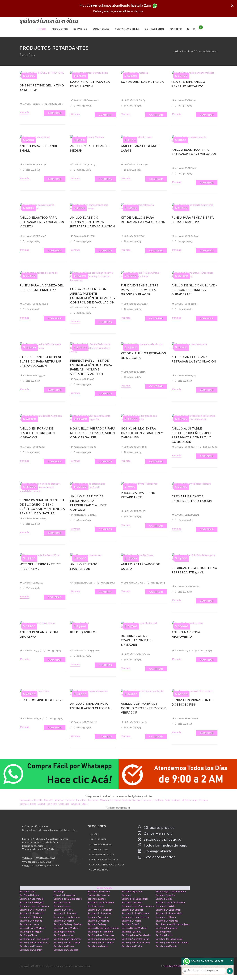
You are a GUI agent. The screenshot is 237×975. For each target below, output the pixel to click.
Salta (167, 800)
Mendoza (58, 800)
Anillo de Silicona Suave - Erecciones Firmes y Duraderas (194, 290)
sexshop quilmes (97, 898)
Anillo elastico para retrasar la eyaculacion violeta (42, 222)
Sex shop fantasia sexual (169, 938)
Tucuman (69, 800)
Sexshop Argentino (132, 891)
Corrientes (93, 800)
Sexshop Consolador (99, 891)
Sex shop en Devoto (166, 946)
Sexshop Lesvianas (132, 902)
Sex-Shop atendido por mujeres (173, 924)
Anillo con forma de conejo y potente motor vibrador (143, 708)
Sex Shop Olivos (28, 935)
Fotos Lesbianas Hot (65, 895)
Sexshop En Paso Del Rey (135, 916)
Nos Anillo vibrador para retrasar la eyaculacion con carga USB (92, 433)
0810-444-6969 (55, 103)
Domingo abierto (157, 851)
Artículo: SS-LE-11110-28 (34, 164)
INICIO (95, 834)
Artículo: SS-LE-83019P (34, 236)
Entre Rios (81, 800)
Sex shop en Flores (64, 946)
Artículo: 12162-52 (32, 718)
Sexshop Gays (27, 891)
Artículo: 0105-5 (31, 650)
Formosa (203, 800)
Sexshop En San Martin (32, 913)
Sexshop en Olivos (166, 916)
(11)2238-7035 (43, 861)
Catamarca (148, 800)
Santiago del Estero (181, 800)
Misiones (104, 800)
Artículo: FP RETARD (134, 511)
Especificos (187, 51)
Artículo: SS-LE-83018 (185, 168)
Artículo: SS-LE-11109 (185, 100)
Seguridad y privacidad (162, 839)
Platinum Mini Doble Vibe (41, 700)
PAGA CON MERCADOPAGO (107, 864)
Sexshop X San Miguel (31, 898)
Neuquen (75, 804)
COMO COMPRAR (101, 844)
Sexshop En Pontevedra (67, 916)
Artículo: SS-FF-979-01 (84, 446)
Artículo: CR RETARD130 (187, 514)
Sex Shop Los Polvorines (101, 935)
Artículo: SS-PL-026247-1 (187, 236)
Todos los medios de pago (165, 845)
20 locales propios (158, 827)
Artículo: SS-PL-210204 (135, 722)
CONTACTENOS (100, 869)
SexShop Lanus (96, 906)
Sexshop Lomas (62, 906)
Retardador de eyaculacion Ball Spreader (136, 640)
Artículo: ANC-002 (82, 582)
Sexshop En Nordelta (31, 920)
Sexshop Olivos (164, 898)
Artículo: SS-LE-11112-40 (135, 164)
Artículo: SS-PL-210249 (84, 514)
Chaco (85, 804)
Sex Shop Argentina (64, 931)
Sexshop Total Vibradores (68, 898)
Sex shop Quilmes (131, 931)
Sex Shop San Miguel (31, 931)
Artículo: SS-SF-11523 (134, 371)
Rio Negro (52, 804)
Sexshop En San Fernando (136, 913)
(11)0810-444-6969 (44, 858)
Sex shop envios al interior (136, 942)
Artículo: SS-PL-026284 (34, 518)
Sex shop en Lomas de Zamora (172, 942)
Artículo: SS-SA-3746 (83, 379)
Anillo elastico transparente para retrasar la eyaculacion (92, 222)
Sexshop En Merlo (131, 920)
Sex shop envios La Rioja (67, 942)
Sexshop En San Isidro (100, 913)
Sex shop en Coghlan (31, 949)
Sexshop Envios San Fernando (138, 906)
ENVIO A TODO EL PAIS (104, 859)
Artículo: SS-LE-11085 (134, 100)
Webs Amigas (104, 887)
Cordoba (38, 800)
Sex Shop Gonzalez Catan (135, 938)
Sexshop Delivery (97, 924)
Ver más (24, 112)
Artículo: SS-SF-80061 (34, 446)
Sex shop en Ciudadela (66, 949)
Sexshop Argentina (98, 916)
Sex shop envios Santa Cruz (34, 942)
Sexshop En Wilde (165, 906)
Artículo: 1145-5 (182, 650)
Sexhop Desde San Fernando (103, 927)
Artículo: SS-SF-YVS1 (84, 236)
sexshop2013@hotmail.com (45, 865)
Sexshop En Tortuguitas (33, 909)
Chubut (41, 804)
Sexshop (126, 895)
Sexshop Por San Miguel (135, 898)
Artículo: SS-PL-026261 (84, 307)
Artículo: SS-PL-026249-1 (35, 303)
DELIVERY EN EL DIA (102, 854)
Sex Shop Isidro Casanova (102, 938)
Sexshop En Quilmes (31, 916)
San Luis (126, 800)
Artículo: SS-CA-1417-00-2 (86, 100)
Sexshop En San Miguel (168, 909)
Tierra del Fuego (28, 804)
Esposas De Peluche (99, 895)
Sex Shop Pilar (163, 931)
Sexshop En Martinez (167, 920)
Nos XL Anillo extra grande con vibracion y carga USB (142, 433)
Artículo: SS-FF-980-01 (135, 446)
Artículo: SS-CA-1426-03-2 (137, 654)
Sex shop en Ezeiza (132, 946)
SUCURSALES (98, 839)
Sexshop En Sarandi (132, 909)
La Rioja (159, 800)
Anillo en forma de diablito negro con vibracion (37, 433)
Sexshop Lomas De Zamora (170, 902)
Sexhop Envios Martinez (32, 927)
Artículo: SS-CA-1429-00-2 (86, 650)
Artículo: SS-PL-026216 (186, 718)
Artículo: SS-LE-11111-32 (84, 164)
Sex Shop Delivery (29, 895)
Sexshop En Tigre (63, 909)
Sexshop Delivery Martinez (68, 924)
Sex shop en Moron (98, 946)
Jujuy (195, 800)
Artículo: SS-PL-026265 (135, 303)
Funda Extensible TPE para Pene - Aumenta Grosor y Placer (139, 290)
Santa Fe (48, 800)
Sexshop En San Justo (65, 913)
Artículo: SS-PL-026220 (85, 722)
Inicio (176, 51)
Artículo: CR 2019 (31, 103)
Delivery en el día (157, 833)
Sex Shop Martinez (64, 935)
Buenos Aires (26, 800)
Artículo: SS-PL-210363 (186, 303)
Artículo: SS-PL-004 (185, 446)
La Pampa (115, 800)
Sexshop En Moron (64, 920)
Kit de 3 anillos (83, 632)
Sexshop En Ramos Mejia (169, 913)
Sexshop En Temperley (100, 909)
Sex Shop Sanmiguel (166, 927)
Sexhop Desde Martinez (134, 927)
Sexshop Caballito (131, 924)
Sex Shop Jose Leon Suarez (34, 938)
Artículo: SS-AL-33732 (34, 375)
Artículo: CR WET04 (33, 582)
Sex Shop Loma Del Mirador (136, 935)
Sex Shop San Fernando (100, 931)
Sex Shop (59, 891)
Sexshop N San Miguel (32, 902)
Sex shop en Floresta (31, 946)
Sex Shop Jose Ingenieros (68, 938)
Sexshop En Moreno (98, 920)
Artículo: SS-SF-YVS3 (135, 236)
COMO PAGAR (99, 849)
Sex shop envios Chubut (101, 942)
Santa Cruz (64, 804)
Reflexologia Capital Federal (171, 891)
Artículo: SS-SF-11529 (185, 375)
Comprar (55, 112)
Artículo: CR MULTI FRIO (187, 586)
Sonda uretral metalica (142, 82)
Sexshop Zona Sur (165, 895)
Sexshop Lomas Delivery (101, 902)
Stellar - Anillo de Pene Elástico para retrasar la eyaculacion (41, 361)
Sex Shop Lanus (164, 935)
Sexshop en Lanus (29, 924)
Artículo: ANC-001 (133, 582)
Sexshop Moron (62, 902)
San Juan (136, 800)
